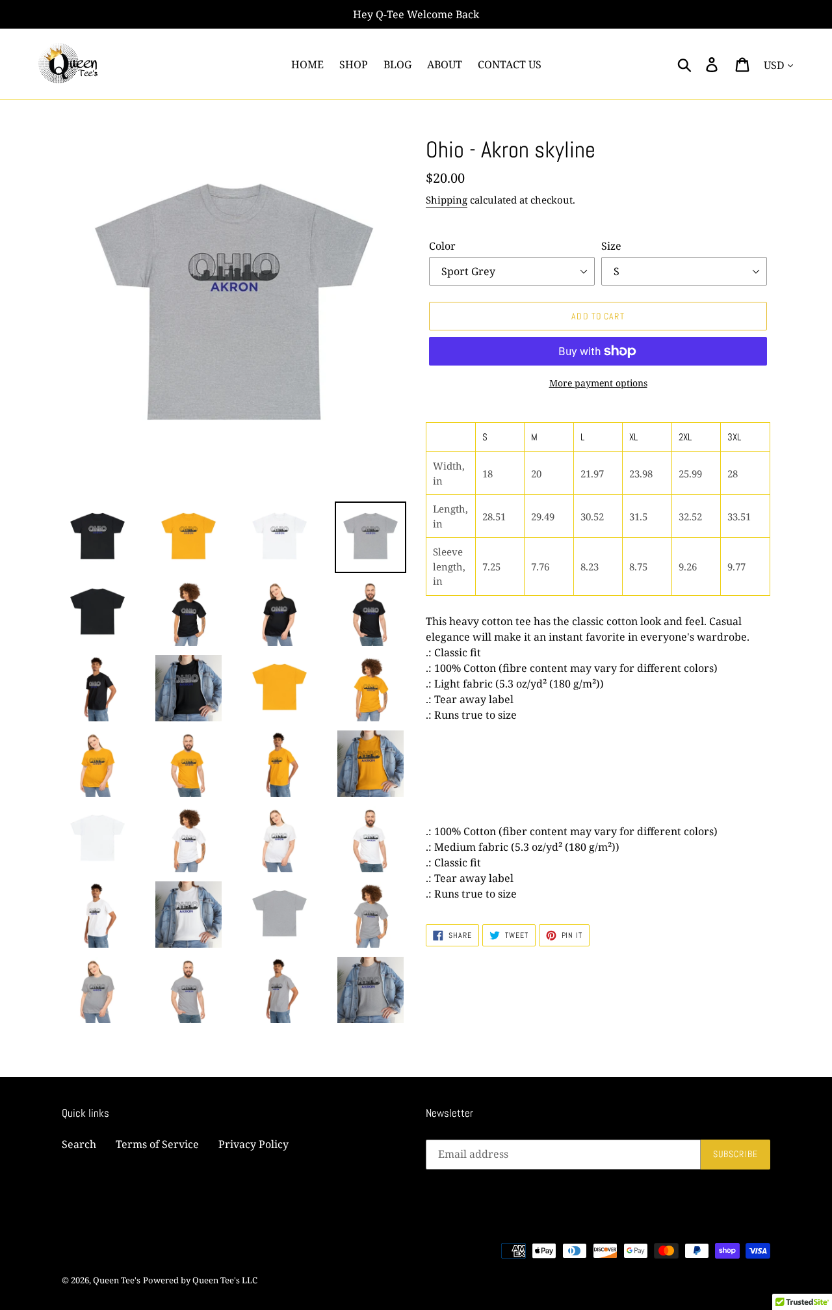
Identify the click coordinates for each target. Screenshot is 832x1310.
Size (611, 246)
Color (442, 246)
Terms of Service (157, 1144)
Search (79, 1144)
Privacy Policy (253, 1144)
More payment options (598, 383)
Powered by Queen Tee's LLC (200, 1280)
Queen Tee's (116, 1280)
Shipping (446, 199)
